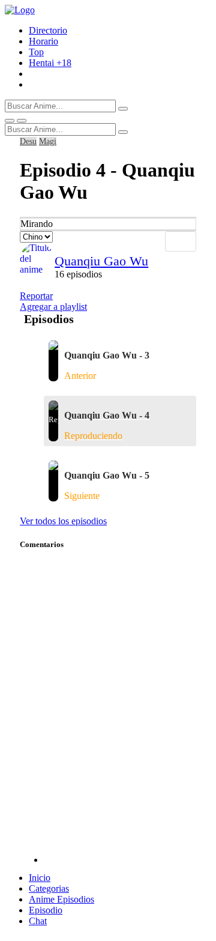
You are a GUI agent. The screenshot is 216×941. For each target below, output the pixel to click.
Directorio (48, 30)
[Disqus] (120, 713)
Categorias (49, 888)
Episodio (45, 910)
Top (36, 52)
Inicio (39, 878)
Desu (28, 141)
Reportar (36, 296)
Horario (43, 41)
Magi (47, 141)
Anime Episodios (61, 899)
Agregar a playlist (53, 306)
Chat (38, 921)
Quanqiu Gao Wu (101, 260)
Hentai (50, 63)
